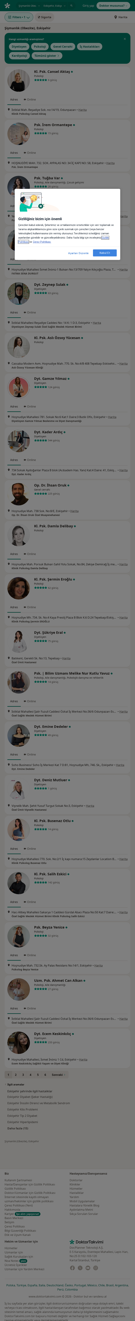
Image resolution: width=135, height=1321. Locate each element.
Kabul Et (105, 252)
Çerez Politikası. (42, 242)
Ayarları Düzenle (78, 253)
